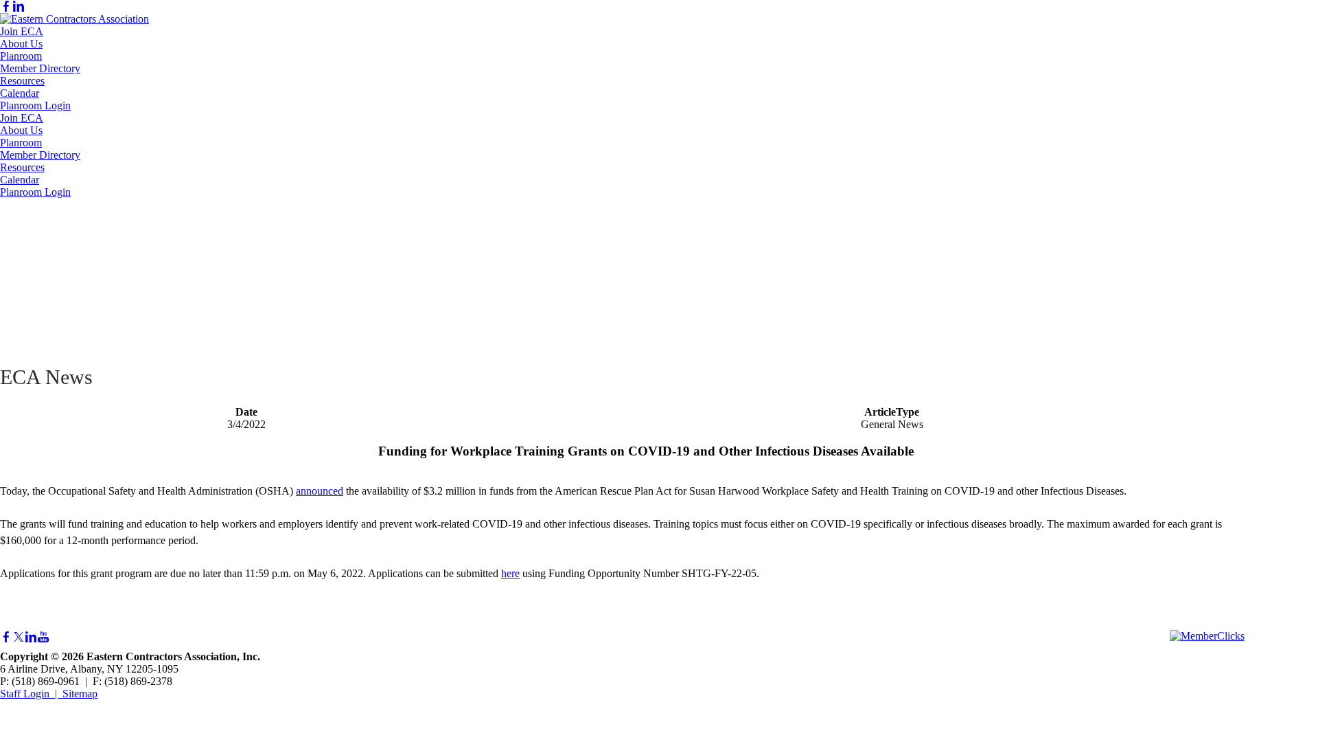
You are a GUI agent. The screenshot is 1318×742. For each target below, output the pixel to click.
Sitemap (79, 693)
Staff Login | (31, 693)
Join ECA (21, 31)
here (510, 573)
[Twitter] (18, 637)
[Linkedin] (18, 6)
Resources (22, 81)
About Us (21, 43)
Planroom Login (35, 105)
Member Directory (40, 68)
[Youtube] (43, 637)
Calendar (19, 93)
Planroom (21, 56)
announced (319, 491)
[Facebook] (6, 6)
